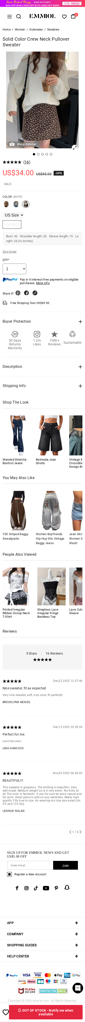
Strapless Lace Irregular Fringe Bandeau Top (48, 613)
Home (7, 29)
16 (27, 162)
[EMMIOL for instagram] (26, 888)
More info (43, 283)
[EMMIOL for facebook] (17, 888)
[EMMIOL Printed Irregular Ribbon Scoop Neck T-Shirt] (17, 586)
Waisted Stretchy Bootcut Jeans (15, 461)
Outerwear (36, 29)
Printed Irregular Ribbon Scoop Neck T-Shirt (16, 613)
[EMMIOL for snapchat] (67, 887)
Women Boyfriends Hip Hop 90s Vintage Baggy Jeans (50, 538)
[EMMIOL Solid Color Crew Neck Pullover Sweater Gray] (16, 206)
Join (65, 866)
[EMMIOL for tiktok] (36, 888)
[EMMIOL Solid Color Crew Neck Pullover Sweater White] (26, 206)
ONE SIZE (12, 224)
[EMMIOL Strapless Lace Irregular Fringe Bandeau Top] (51, 586)
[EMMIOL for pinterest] (56, 888)
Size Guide (10, 251)
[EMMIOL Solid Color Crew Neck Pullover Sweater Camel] (6, 206)
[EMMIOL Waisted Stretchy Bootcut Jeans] (17, 435)
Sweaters (53, 29)
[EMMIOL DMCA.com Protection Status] (53, 993)
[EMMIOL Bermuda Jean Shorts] (51, 435)
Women (20, 29)
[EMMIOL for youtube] (46, 888)
